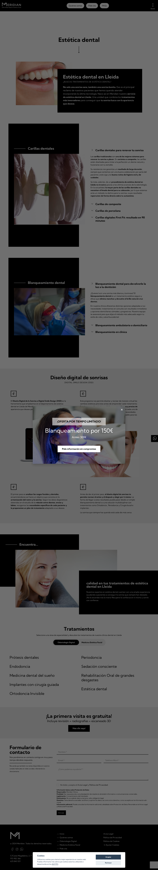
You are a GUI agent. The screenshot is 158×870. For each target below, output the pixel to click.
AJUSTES (55, 864)
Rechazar (108, 863)
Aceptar (108, 857)
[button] (79, 449)
